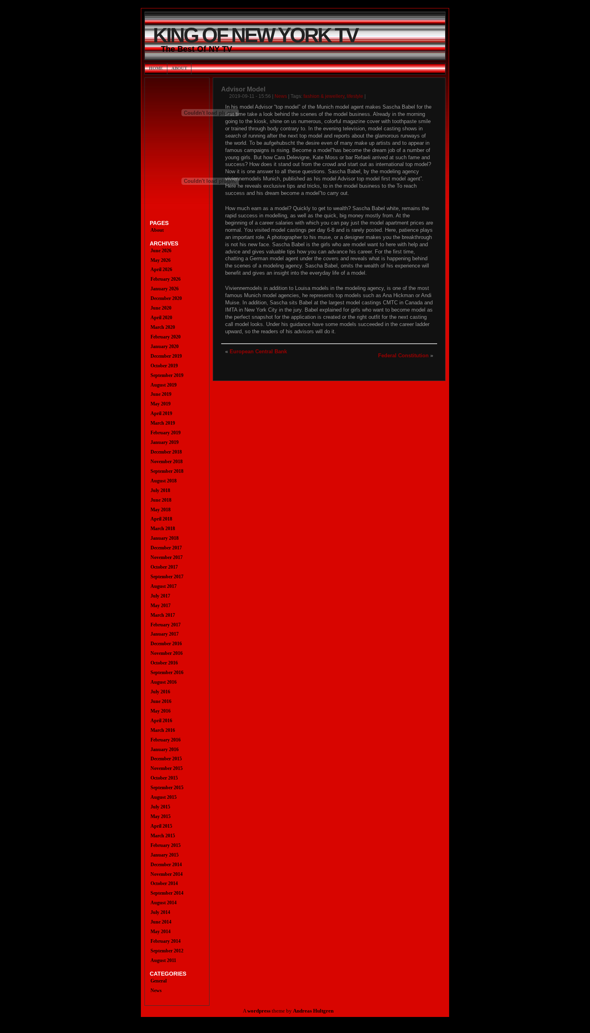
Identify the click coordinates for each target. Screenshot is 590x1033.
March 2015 (163, 836)
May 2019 (161, 404)
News (281, 96)
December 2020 (166, 298)
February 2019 (166, 432)
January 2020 (165, 346)
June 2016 (161, 701)
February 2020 (166, 337)
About (179, 68)
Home (156, 68)
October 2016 (164, 663)
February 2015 (166, 845)
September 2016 (167, 672)
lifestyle (355, 96)
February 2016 (166, 740)
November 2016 (167, 653)
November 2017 (167, 557)
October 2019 (164, 366)
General (159, 981)
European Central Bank (258, 351)
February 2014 (166, 941)
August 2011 (163, 960)
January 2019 (165, 442)
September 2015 (167, 787)
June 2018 (161, 500)
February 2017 (166, 625)
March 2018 (163, 528)
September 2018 (167, 471)
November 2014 (167, 874)
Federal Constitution (403, 355)
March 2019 (163, 423)
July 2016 (160, 692)
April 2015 (161, 826)
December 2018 (166, 452)
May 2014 (161, 931)
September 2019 (167, 375)
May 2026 (161, 260)
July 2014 (160, 912)
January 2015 (165, 855)
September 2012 (167, 951)
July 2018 (160, 490)
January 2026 (165, 289)
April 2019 (161, 413)
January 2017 (165, 634)
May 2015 (161, 816)
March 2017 (163, 615)
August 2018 (164, 481)
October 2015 (164, 778)
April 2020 (161, 317)
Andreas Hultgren (313, 1011)
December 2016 (166, 643)
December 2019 (166, 356)
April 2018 (161, 519)
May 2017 (161, 605)
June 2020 (161, 308)
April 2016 (161, 720)
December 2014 (166, 864)
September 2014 (167, 893)
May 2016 (161, 711)
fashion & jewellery (323, 96)
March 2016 (163, 730)
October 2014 (164, 883)
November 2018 (167, 461)
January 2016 (165, 749)
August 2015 (164, 797)
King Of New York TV (255, 35)
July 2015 (160, 807)
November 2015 (167, 768)
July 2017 (160, 596)
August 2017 (164, 586)
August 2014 (164, 902)
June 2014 (161, 922)
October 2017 (164, 567)
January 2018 (165, 538)
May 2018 (161, 509)
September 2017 (167, 576)
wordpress (259, 1011)
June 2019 (161, 394)
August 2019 (164, 385)
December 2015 (166, 759)
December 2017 (166, 548)
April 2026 (161, 269)
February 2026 (166, 279)
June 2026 (161, 250)
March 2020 (163, 327)
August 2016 (164, 682)
